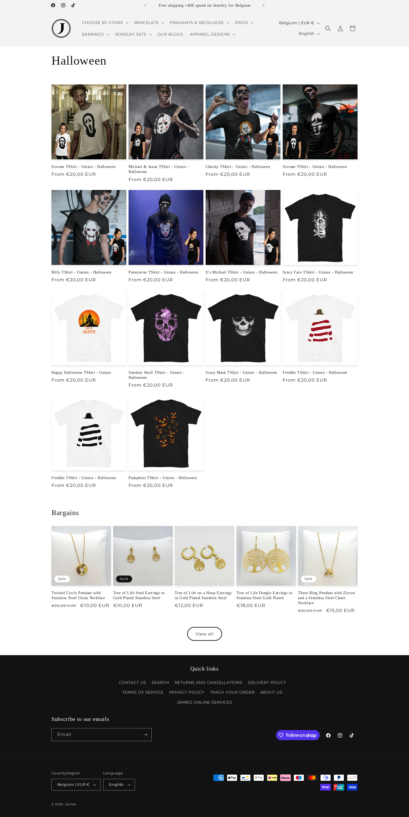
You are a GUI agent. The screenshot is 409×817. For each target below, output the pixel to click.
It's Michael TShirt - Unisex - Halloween (241, 272)
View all (205, 633)
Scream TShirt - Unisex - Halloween (83, 166)
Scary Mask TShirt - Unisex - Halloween (241, 372)
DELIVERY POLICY (267, 682)
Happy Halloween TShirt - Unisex (81, 372)
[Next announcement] (264, 5)
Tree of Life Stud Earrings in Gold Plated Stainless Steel (139, 595)
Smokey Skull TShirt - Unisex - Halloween (157, 375)
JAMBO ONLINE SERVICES (204, 702)
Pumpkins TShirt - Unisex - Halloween (163, 477)
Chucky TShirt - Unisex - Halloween (238, 166)
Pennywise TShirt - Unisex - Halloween (163, 272)
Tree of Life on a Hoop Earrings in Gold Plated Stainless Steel (203, 595)
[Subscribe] (145, 734)
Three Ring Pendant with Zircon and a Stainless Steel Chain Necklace (326, 598)
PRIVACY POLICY (186, 692)
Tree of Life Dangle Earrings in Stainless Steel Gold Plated (264, 595)
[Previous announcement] (145, 5)
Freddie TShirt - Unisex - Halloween (315, 372)
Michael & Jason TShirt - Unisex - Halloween (159, 169)
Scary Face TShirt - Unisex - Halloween (318, 272)
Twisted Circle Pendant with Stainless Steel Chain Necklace (78, 595)
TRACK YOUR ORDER (232, 692)
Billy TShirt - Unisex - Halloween (81, 272)
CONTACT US (132, 682)
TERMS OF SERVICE (143, 692)
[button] (105, 22)
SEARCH (160, 682)
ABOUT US (271, 692)
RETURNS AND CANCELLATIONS (209, 682)
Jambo (71, 804)
